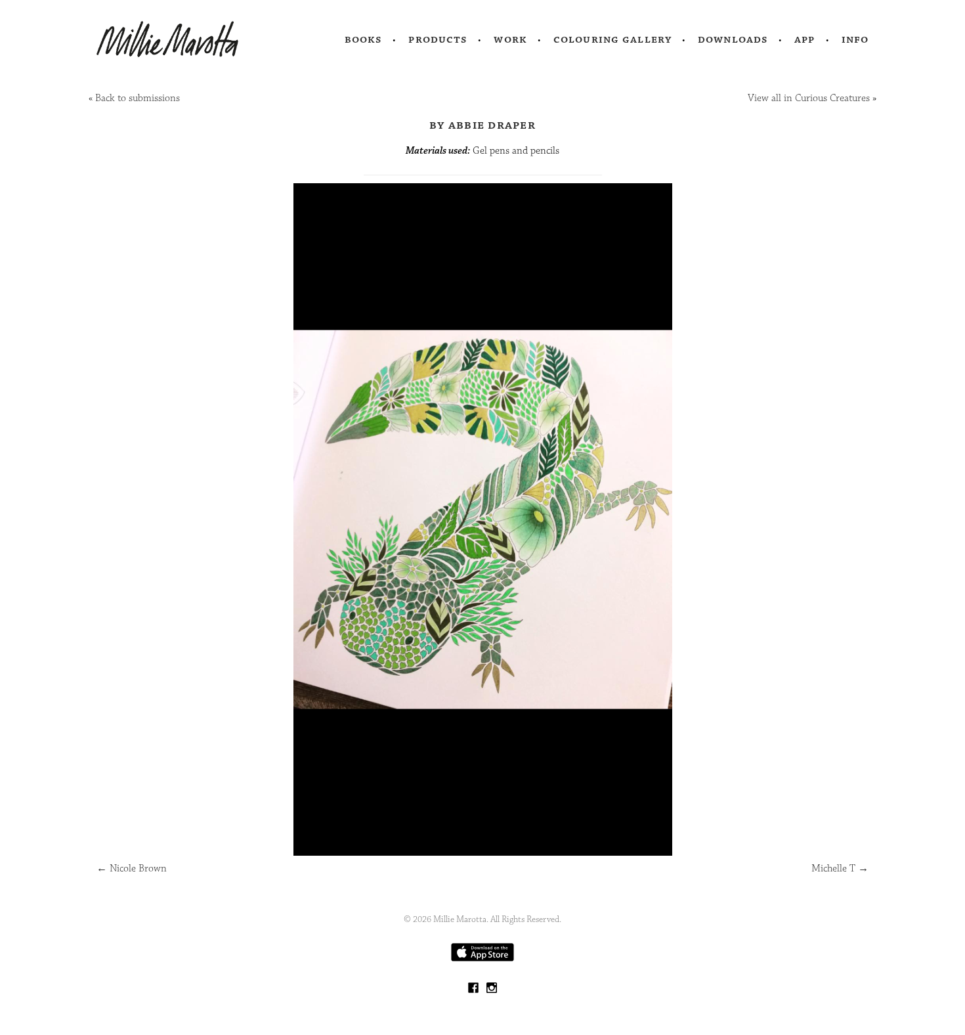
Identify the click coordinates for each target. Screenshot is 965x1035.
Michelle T (839, 868)
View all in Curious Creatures (809, 98)
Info (855, 39)
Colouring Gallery (612, 39)
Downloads (733, 39)
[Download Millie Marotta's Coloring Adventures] (482, 958)
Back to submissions (137, 98)
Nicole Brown (131, 868)
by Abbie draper (482, 125)
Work (510, 39)
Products (437, 39)
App (804, 39)
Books (364, 39)
